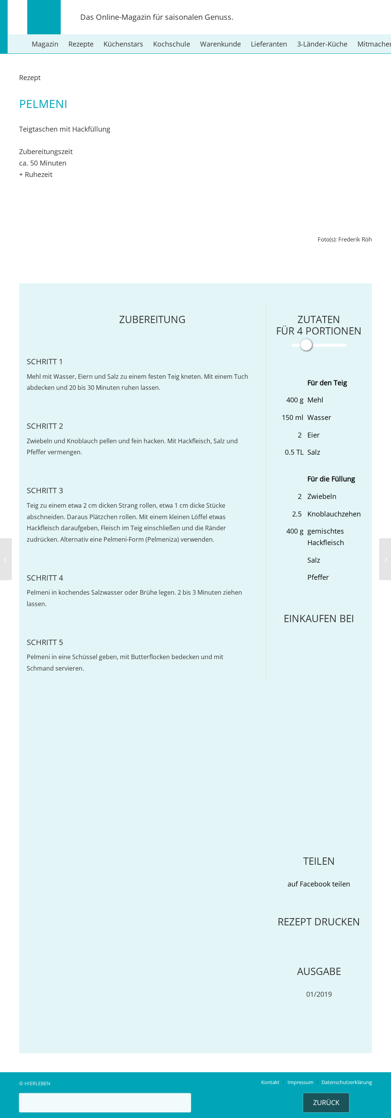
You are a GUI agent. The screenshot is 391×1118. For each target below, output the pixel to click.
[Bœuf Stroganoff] (6, 559)
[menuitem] (45, 43)
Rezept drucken (319, 921)
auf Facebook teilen (319, 883)
